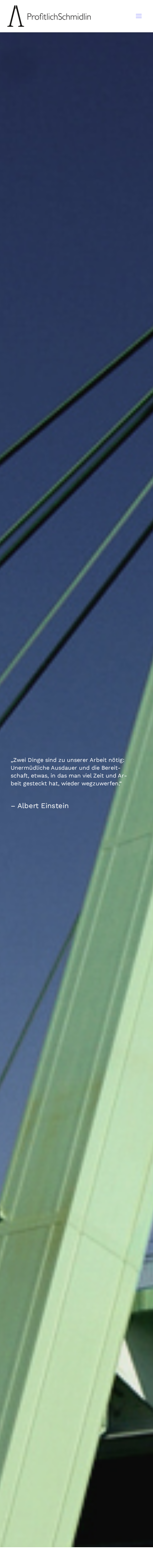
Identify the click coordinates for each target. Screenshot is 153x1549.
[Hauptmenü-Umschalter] (139, 16)
